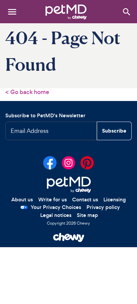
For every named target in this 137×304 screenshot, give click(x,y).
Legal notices (55, 215)
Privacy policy (103, 207)
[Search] (126, 11)
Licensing (114, 199)
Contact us (85, 199)
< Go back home (27, 92)
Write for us (52, 199)
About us (22, 199)
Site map (87, 215)
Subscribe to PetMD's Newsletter (45, 115)
